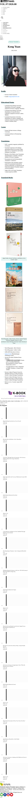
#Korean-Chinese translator (15, 398)
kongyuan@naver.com (14, 96)
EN (4, 12)
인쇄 (6, 402)
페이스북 (23, 401)
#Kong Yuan (3, 398)
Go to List (2, 404)
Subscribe (2, 781)
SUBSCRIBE (6, 7)
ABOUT (5, 8)
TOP (1, 797)
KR (4, 14)
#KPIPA (22, 398)
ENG (4, 10)
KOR (4, 11)
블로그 (3, 402)
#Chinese (8, 398)
